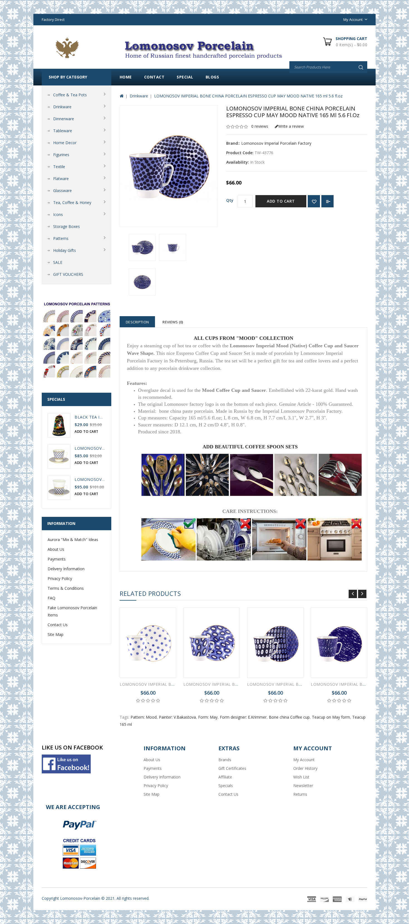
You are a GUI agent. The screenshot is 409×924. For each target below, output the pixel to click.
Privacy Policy (60, 578)
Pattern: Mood (143, 717)
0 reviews (259, 126)
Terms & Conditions (66, 588)
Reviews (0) (172, 322)
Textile (59, 166)
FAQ (51, 598)
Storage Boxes (66, 226)
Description (137, 322)
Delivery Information (66, 568)
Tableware (62, 130)
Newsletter (303, 785)
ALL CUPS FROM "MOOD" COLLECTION (243, 338)
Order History (305, 768)
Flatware (61, 178)
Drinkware (62, 106)
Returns (300, 794)
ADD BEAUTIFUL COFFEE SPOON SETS (250, 446)
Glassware (62, 190)
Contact (154, 77)
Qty (229, 200)
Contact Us (58, 624)
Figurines (61, 154)
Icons (58, 214)
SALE (57, 262)
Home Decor (65, 142)
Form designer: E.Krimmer (243, 717)
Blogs (212, 77)
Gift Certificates (232, 768)
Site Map (55, 634)
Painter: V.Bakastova (177, 717)
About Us (56, 549)
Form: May (208, 717)
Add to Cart (281, 201)
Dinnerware (63, 118)
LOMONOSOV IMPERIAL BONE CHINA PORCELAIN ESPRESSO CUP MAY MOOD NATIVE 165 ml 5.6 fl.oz (248, 96)
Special (185, 77)
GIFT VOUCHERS (68, 274)
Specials (225, 785)
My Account (304, 759)
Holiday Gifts (64, 250)
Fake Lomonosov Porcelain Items (72, 611)
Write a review (291, 126)
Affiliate (225, 777)
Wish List (301, 777)
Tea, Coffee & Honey (72, 202)
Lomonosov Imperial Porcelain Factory (276, 143)
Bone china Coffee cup (289, 717)
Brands (224, 759)
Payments (57, 559)
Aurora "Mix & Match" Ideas (73, 539)
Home (126, 77)
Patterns (60, 238)
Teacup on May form (331, 717)
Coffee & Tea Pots (70, 94)
